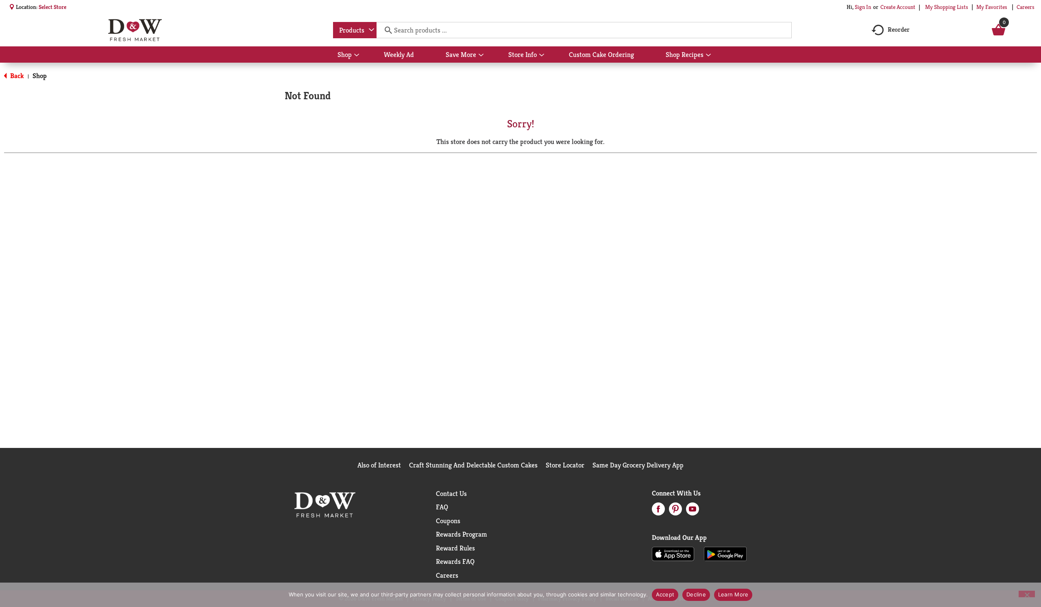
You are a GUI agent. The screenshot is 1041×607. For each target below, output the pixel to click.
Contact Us (451, 493)
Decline (696, 594)
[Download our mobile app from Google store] (725, 553)
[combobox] (355, 30)
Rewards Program (461, 534)
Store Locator (565, 465)
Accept (665, 594)
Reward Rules (455, 548)
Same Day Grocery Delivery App (638, 465)
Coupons (448, 520)
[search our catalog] (385, 30)
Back (16, 75)
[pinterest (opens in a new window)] (675, 511)
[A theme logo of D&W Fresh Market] (134, 30)
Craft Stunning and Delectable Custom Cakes (473, 465)
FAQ (442, 506)
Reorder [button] (899, 29)
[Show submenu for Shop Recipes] (708, 55)
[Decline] (1027, 594)
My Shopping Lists (946, 7)
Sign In (863, 7)
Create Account (897, 7)
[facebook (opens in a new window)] (658, 511)
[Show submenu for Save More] (481, 55)
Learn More (733, 594)
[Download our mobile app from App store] (673, 553)
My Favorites (991, 7)
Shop (40, 75)
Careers (1025, 7)
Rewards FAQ (455, 561)
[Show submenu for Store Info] (541, 55)
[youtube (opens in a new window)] (692, 511)
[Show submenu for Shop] (356, 55)
